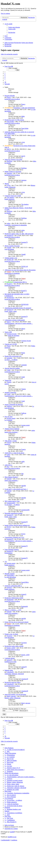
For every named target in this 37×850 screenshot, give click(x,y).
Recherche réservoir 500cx (13, 682)
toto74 (9, 149)
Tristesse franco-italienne (12, 429)
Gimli (8, 370)
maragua (9, 173)
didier (8, 109)
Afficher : (5, 709)
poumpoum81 (11, 503)
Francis (9, 442)
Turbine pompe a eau (11, 258)
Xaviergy (9, 636)
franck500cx (10, 575)
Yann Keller (10, 121)
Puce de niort (8, 416)
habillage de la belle (10, 661)
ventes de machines (13, 335)
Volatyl (9, 271)
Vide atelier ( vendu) (11, 441)
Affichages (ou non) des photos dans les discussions (20, 270)
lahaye (9, 322)
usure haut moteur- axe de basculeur (15, 694)
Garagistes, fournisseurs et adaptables (16, 225)
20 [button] (5, 82)
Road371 (9, 284)
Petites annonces (9, 199)
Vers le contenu (5, 13)
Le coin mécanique (10, 577)
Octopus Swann (11, 334)
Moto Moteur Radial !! (11, 477)
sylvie (8, 135)
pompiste (9, 358)
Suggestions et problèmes (12, 273)
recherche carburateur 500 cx (13, 586)
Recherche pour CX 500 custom (14, 120)
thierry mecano (11, 696)
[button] (9, 66)
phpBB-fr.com (12, 837)
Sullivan (9, 406)
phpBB (12, 832)
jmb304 (9, 479)
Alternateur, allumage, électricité (14, 674)
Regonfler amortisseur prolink (13, 513)
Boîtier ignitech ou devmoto (13, 171)
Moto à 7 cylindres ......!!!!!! (13, 610)
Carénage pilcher (10, 658)
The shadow (10, 197)
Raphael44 (10, 599)
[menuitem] (14, 27)
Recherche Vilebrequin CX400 (14, 598)
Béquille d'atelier (10, 573)
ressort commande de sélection (14, 404)
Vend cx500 (8, 332)
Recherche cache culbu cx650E (14, 646)
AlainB (9, 247)
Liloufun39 (10, 672)
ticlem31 (9, 587)
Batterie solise (9, 670)
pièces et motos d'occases (12, 246)
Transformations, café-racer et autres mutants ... (19, 323)
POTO (9, 527)
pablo (8, 454)
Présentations (8, 553)
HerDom (9, 161)
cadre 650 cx (8, 465)
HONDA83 (10, 297)
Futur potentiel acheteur (12, 549)
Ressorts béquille (10, 95)
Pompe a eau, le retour (11, 634)
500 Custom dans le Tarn (12, 501)
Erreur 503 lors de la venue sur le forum (16, 622)
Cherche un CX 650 (11, 344)
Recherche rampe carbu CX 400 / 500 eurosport (19, 234)
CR (6, 561)
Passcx (9, 97)
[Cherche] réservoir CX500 (13, 196)
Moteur (7, 183)
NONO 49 (10, 259)
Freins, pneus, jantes (11, 311)
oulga (8, 223)
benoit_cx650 (11, 648)
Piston (9, 346)
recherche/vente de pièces (12, 99)
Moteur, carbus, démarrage (12, 698)
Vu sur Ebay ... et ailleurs (12, 504)
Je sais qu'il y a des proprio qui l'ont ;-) (16, 489)
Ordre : (17, 710)
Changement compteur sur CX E (14, 537)
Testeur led (8, 380)
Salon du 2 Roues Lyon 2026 (13, 159)
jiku (8, 466)
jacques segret (11, 418)
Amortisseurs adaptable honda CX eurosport (18, 308)
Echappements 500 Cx (20, 282)
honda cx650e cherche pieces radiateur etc (17, 525)
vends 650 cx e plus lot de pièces (14, 453)
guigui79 (9, 660)
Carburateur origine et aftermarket (15, 320)
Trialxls (9, 382)
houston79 (10, 235)
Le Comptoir (8, 420)
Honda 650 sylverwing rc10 (13, 356)
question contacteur (10, 392)
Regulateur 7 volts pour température (24, 108)
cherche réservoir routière (12, 368)
